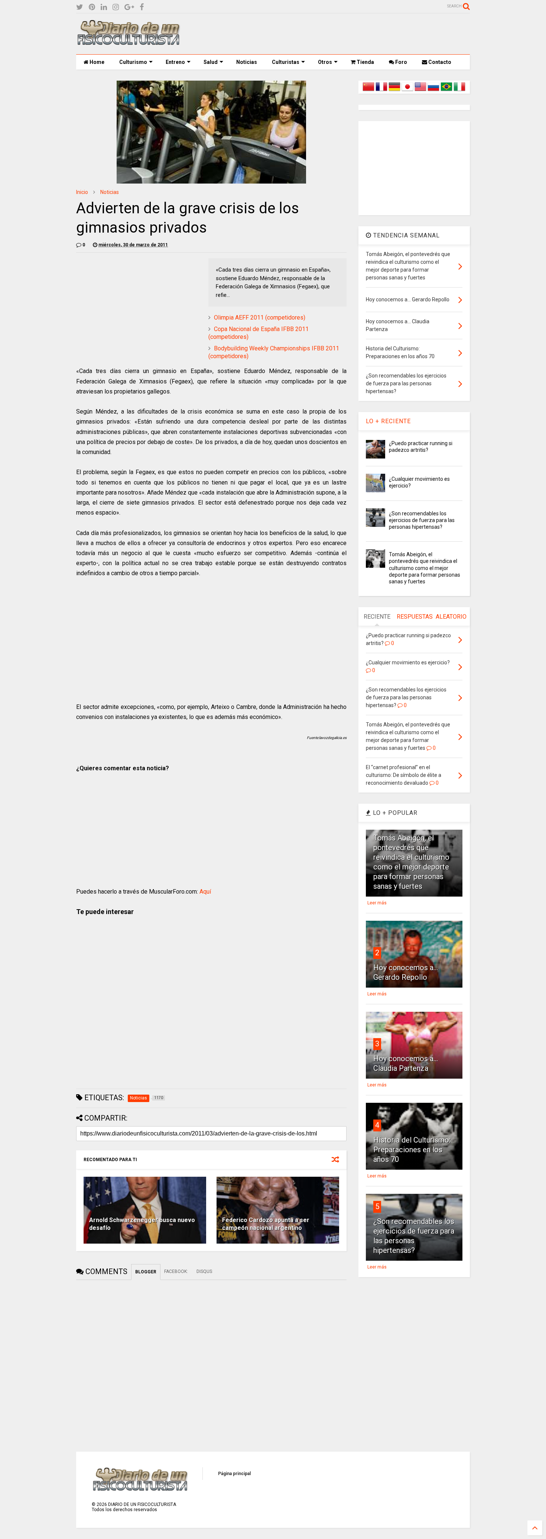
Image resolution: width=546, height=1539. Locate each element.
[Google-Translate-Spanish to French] (381, 91)
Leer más (377, 902)
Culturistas (285, 62)
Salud (211, 62)
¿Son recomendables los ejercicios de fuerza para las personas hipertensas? (422, 520)
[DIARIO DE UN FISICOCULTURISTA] (128, 42)
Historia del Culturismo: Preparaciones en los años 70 (412, 1149)
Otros (325, 62)
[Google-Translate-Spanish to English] (420, 91)
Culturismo (133, 62)
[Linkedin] (104, 7)
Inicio (82, 192)
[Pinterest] (92, 7)
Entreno (175, 62)
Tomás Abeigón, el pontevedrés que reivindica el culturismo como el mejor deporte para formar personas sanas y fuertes (424, 567)
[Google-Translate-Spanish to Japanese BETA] (407, 91)
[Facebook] (142, 7)
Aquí (205, 891)
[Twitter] (79, 7)
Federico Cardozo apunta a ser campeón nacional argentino (265, 1223)
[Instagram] (116, 7)
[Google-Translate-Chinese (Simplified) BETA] (368, 91)
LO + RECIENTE (388, 421)
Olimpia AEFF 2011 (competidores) (259, 317)
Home (96, 62)
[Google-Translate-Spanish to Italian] (459, 91)
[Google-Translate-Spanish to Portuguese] (446, 91)
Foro (400, 62)
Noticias (246, 62)
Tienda (364, 62)
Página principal (234, 1473)
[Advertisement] (334, 34)
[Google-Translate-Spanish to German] (394, 91)
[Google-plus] (129, 7)
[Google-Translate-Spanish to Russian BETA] (433, 91)
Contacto (439, 62)
